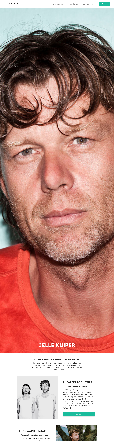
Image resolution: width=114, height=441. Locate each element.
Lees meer (78, 414)
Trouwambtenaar (72, 4)
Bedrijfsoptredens (89, 4)
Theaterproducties (57, 4)
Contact (104, 4)
